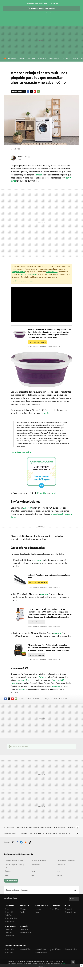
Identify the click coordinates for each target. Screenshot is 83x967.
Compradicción (51, 272)
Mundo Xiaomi (9, 921)
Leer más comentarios (21, 452)
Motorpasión (68, 909)
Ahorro (59, 875)
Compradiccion (9, 935)
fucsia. (46, 413)
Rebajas (46, 699)
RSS (25, 842)
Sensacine (38, 909)
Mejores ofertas (54, 58)
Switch (7, 875)
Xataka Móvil (9, 912)
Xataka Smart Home (11, 918)
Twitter (31, 91)
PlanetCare (42, 493)
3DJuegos (23, 909)
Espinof (37, 912)
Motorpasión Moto (70, 912)
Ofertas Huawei (50, 833)
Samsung (8, 871)
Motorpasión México (71, 949)
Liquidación (31, 58)
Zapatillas (22, 58)
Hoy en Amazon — (37, 342)
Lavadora (64, 699)
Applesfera (8, 915)
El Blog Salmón (24, 929)
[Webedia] (11, 898)
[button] (23, 156)
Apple (33, 871)
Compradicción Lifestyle (28, 274)
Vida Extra (23, 912)
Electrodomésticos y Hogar (14, 860)
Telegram (15, 272)
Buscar (75, 890)
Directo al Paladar (55, 909)
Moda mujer (61, 865)
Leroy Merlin (66, 58)
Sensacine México (40, 949)
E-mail (38, 91)
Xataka (7, 909)
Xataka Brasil (9, 952)
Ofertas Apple (37, 833)
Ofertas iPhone (63, 833)
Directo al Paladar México (55, 950)
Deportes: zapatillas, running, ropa (14, 866)
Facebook (28, 91)
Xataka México (9, 949)
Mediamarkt (42, 58)
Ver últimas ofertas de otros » (23, 281)
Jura (32, 875)
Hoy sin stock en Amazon (36, 622)
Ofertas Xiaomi (25, 833)
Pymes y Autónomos (26, 932)
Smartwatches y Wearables (66, 860)
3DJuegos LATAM (25, 949)
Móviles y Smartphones (38, 860)
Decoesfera (8, 932)
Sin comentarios (19, 91)
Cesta (55, 699)
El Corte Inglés (11, 58)
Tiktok (30, 842)
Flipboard (35, 91)
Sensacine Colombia (41, 952)
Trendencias (8, 929)
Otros (29, 699)
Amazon (75, 58)
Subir (72, 899)
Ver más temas (11, 880)
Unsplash (55, 493)
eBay (58, 871)
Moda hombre (35, 865)
